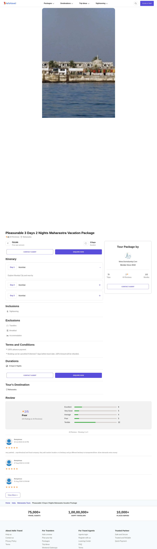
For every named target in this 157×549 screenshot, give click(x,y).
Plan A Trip (147, 3)
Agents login (83, 534)
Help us (8, 534)
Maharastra (27, 237)
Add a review (47, 534)
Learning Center (84, 541)
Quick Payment (121, 541)
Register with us (84, 538)
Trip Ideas (83, 3)
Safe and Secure (121, 534)
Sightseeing (100, 3)
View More (12, 495)
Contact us (10, 538)
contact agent (29, 252)
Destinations (65, 3)
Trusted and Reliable (123, 538)
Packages (48, 3)
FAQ (80, 544)
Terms (8, 544)
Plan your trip (47, 538)
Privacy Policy (11, 541)
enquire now (78, 252)
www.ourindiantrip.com (128, 262)
